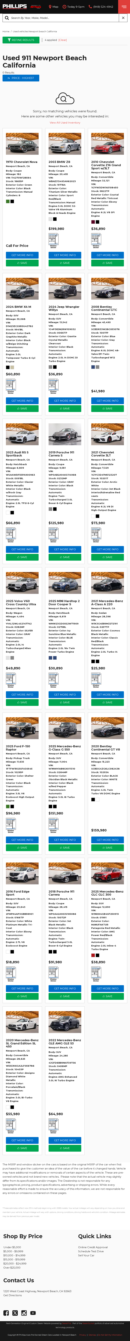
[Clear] (62, 40)
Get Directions (12, 1295)
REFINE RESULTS (23, 40)
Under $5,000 (12, 1247)
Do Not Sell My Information (110, 1335)
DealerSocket (88, 1323)
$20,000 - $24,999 (14, 1263)
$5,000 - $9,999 (13, 1251)
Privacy (82, 1335)
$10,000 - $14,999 (14, 1255)
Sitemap (92, 1335)
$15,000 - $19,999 (14, 1259)
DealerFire (66, 1323)
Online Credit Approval (93, 1247)
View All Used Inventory (65, 122)
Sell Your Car (86, 1255)
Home (6, 31)
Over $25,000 (11, 1267)
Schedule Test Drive (91, 1251)
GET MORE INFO (22, 255)
